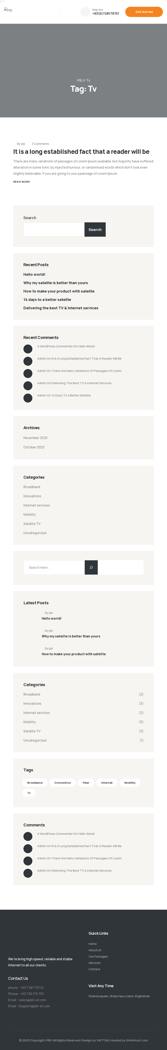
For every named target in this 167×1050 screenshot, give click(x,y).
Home (93, 944)
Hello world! (34, 274)
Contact (94, 969)
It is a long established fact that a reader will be (81, 151)
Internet (107, 782)
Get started (144, 12)
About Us (95, 950)
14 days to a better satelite (47, 299)
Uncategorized (34, 533)
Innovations (32, 496)
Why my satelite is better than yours (55, 282)
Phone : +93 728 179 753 (26, 993)
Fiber (86, 782)
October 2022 (33, 447)
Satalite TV (32, 523)
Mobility (29, 514)
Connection (62, 782)
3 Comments (40, 144)
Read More (21, 181)
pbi (23, 144)
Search (29, 217)
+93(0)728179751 (105, 13)
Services (95, 963)
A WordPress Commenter (55, 346)
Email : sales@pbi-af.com (27, 1000)
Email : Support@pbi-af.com (29, 1006)
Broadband (31, 487)
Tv (29, 793)
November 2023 (35, 438)
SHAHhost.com (137, 1040)
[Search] (91, 567)
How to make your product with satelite (58, 291)
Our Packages (98, 956)
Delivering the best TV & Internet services (60, 307)
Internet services (36, 505)
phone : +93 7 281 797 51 (26, 987)
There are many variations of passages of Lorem (87, 371)
